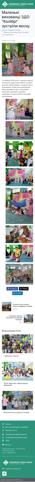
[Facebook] (4, 474)
